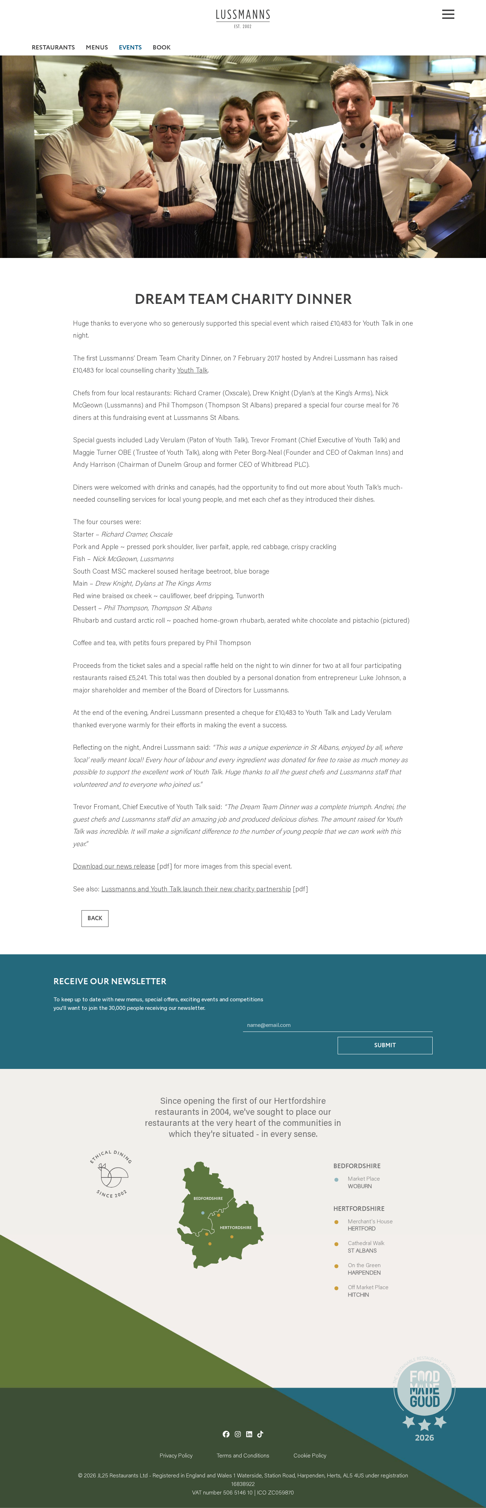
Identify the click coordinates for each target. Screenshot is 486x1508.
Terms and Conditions (243, 1455)
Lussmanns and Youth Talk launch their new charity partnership (196, 888)
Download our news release (114, 865)
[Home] (243, 24)
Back (95, 918)
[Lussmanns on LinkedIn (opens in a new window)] (249, 1434)
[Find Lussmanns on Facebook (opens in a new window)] (226, 1434)
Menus (97, 47)
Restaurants (53, 47)
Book (162, 47)
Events (130, 47)
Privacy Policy (176, 1455)
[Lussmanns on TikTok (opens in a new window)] (260, 1434)
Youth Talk (192, 369)
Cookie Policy (310, 1455)
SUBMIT (385, 1046)
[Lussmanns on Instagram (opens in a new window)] (238, 1434)
